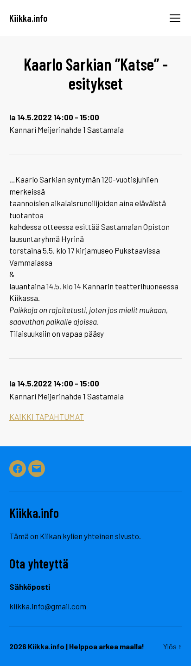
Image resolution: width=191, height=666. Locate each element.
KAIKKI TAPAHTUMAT (46, 416)
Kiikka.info (28, 18)
